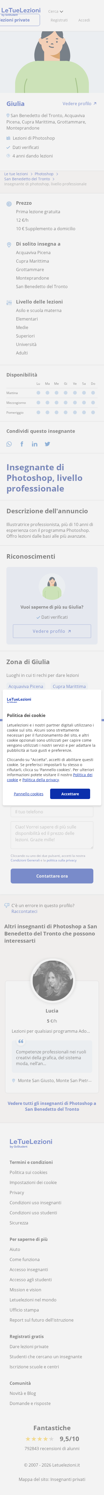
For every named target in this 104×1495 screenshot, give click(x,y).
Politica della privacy (40, 779)
